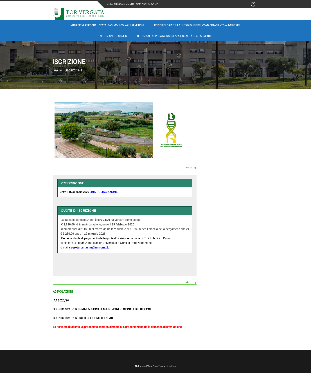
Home (58, 70)
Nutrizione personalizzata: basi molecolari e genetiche (108, 25)
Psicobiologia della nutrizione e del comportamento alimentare (197, 25)
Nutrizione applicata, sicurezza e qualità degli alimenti (174, 36)
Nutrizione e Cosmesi (113, 36)
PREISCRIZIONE (107, 191)
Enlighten (171, 366)
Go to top (191, 167)
